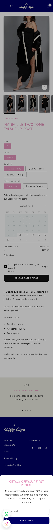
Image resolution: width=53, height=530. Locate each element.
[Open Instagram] (6, 523)
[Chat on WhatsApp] (6, 514)
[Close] (48, 480)
